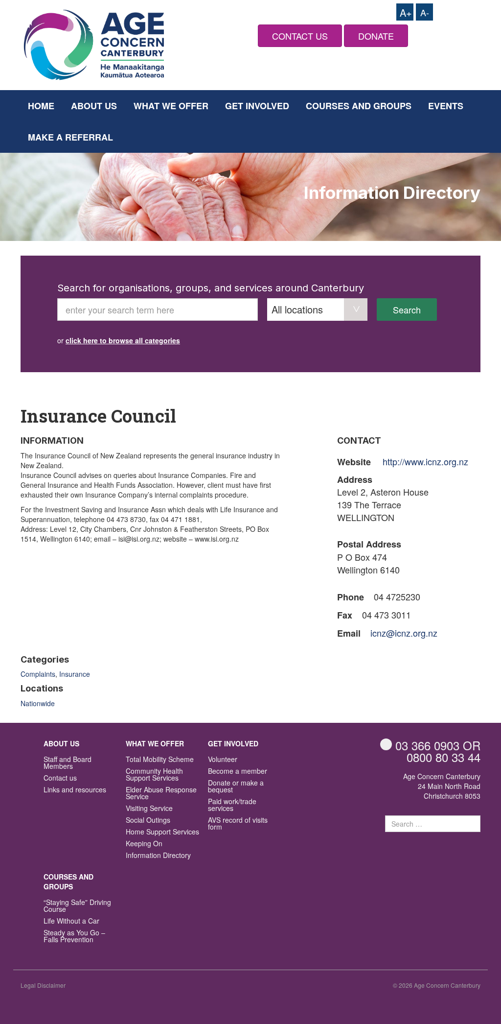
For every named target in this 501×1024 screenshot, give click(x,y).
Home (41, 105)
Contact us (60, 778)
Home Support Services (162, 832)
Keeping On (144, 844)
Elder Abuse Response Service (161, 793)
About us (94, 105)
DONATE (376, 35)
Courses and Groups (358, 105)
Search (407, 309)
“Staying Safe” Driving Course (77, 906)
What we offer (171, 105)
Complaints (38, 674)
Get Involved (257, 105)
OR (437, 745)
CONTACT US (300, 35)
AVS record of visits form (238, 824)
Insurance (74, 674)
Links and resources (75, 790)
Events (445, 105)
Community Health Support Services (154, 775)
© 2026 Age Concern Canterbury (436, 985)
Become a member (237, 771)
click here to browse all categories (123, 340)
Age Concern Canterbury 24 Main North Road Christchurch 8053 (441, 786)
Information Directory (158, 856)
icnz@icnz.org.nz (403, 632)
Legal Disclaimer (43, 985)
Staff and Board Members (67, 763)
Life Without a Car (71, 921)
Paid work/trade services (232, 805)
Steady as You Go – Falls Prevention (74, 936)
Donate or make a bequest (236, 786)
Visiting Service (149, 809)
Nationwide (38, 703)
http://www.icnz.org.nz (425, 461)
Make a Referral (70, 137)
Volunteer (222, 760)
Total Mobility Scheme (160, 760)
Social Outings (148, 820)
